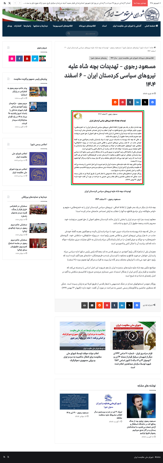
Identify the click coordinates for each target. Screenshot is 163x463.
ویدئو (9, 26)
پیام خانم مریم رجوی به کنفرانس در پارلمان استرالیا (17, 91)
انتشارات (17, 26)
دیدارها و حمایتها (40, 26)
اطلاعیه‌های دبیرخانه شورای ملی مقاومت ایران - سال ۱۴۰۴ (132, 58)
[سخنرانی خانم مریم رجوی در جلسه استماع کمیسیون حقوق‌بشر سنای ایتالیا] (38, 243)
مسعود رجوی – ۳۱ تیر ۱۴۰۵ (78, 412)
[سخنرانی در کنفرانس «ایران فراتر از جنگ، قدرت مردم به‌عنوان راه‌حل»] (38, 209)
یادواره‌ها (27, 26)
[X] (145, 102)
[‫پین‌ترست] (122, 102)
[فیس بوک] (152, 102)
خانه (152, 48)
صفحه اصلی (150, 26)
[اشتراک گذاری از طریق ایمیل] (92, 305)
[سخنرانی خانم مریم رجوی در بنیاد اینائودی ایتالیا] (38, 228)
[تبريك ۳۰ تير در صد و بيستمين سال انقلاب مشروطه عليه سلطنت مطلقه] (107, 401)
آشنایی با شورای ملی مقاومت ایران (127, 26)
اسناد (104, 26)
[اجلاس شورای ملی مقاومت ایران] (38, 158)
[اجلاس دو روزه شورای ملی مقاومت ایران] (38, 174)
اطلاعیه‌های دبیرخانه (87, 26)
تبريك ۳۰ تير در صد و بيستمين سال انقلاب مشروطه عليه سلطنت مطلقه (108, 415)
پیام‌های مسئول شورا (130, 48)
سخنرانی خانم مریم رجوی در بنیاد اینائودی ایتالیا (17, 228)
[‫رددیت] (115, 102)
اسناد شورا (144, 48)
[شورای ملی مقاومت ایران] (81, 14)
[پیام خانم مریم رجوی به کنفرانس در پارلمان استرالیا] (38, 91)
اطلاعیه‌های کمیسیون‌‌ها (63, 26)
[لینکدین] (137, 102)
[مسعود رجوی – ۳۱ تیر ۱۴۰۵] (74, 402)
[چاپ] (84, 305)
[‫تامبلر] (130, 102)
